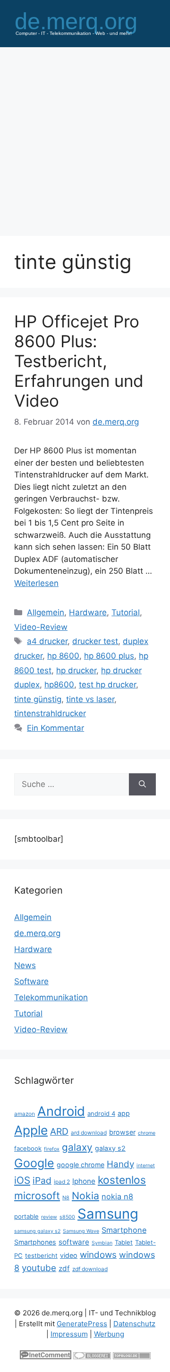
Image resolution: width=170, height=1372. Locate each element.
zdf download (90, 1268)
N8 (65, 1198)
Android (61, 1111)
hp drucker (76, 670)
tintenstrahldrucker (50, 713)
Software (31, 981)
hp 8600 (63, 656)
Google (34, 1163)
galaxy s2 (110, 1148)
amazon (24, 1113)
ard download (89, 1132)
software (74, 1242)
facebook (28, 1148)
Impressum (69, 1334)
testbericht (41, 1255)
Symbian (102, 1243)
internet (145, 1166)
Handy (120, 1164)
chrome (146, 1133)
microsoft (37, 1195)
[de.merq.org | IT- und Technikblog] (85, 22)
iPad (42, 1180)
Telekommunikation (51, 997)
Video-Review (41, 627)
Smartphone (124, 1230)
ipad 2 (62, 1181)
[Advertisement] (85, 137)
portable (26, 1216)
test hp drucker (107, 684)
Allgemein (45, 612)
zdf (64, 1268)
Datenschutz (134, 1323)
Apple (31, 1130)
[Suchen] (142, 784)
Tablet (124, 1242)
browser (122, 1132)
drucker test (95, 641)
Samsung (107, 1213)
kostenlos (122, 1179)
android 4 (101, 1113)
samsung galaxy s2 (37, 1231)
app (124, 1113)
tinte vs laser (90, 699)
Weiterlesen (36, 583)
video (68, 1255)
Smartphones (35, 1242)
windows (98, 1254)
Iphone (83, 1181)
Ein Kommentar (55, 728)
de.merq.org (37, 933)
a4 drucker (47, 641)
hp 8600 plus (109, 656)
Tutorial (125, 612)
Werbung (109, 1334)
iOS (22, 1180)
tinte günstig (37, 699)
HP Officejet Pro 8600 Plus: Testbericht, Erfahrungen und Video (79, 360)
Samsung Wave (81, 1231)
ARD (59, 1131)
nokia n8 (117, 1196)
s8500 (67, 1217)
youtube (39, 1268)
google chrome (80, 1165)
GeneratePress (82, 1323)
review (49, 1217)
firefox (52, 1149)
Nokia (85, 1195)
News (25, 965)
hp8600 (59, 684)
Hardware (88, 612)
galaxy (77, 1147)
